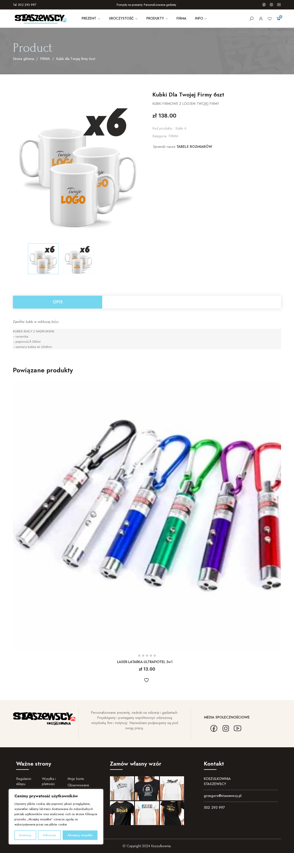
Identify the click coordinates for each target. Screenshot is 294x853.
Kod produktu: (162, 128)
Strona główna (23, 58)
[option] (43, 258)
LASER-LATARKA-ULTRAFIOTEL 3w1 (144, 661)
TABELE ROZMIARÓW (194, 146)
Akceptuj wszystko (80, 835)
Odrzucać (49, 835)
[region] (56, 816)
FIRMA (45, 58)
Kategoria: (159, 136)
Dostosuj (25, 835)
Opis (58, 302)
